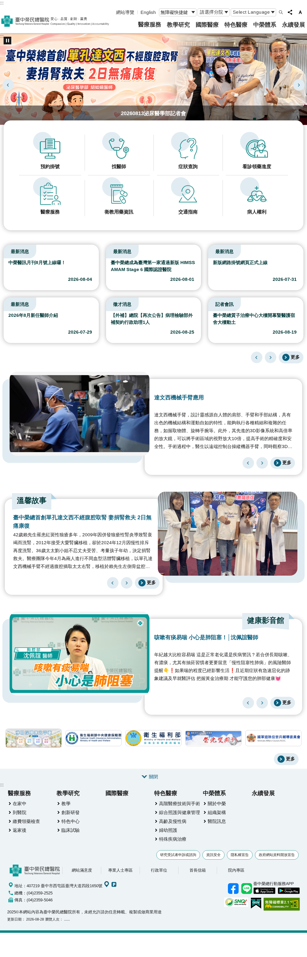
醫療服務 (149, 24)
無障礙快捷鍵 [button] (174, 12)
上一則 (8, 85)
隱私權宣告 (240, 855)
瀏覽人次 (52, 919)
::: (2, 2)
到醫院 (19, 812)
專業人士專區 (120, 870)
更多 (295, 357)
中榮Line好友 (246, 888)
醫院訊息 (217, 821)
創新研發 (70, 812)
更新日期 (14, 919)
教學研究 (178, 24)
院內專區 (236, 870)
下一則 (299, 85)
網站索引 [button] (280, 12)
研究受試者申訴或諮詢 (178, 855)
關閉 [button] (153, 776)
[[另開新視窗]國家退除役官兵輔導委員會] (273, 738)
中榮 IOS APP (264, 890)
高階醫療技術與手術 (179, 803)
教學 (66, 803)
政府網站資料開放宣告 (277, 855)
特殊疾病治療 (172, 839)
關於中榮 (217, 803)
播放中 (6, 250)
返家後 (19, 830)
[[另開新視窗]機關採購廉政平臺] (34, 738)
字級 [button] (300, 12)
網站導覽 (125, 12)
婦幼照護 (168, 830)
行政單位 (159, 870)
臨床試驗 (70, 830)
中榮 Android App (289, 890)
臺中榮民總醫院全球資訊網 (55, 21)
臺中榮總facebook (233, 888)
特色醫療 (236, 24)
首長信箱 (197, 870)
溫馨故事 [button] (32, 500)
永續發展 (293, 24)
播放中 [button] (7, 40)
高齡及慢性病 (172, 821)
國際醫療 (207, 24)
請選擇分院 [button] (211, 12)
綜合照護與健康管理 (179, 812)
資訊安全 (213, 855)
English (148, 12)
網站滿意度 (82, 870)
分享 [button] (290, 12)
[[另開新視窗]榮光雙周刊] (213, 738)
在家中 (19, 803)
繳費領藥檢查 (26, 821)
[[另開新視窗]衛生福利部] (153, 738)
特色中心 (70, 821)
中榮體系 (264, 24)
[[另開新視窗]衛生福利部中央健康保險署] (93, 738)
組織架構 (217, 812)
